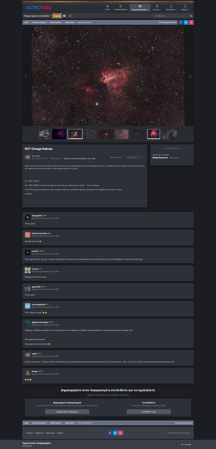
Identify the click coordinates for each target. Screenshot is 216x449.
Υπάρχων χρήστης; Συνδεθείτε (37, 16)
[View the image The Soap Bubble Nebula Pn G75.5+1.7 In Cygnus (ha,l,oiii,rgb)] (122, 134)
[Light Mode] (70, 15)
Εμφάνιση (39, 433)
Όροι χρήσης (27, 446)
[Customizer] (64, 15)
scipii (38, 156)
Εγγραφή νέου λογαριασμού (67, 412)
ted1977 (35, 251)
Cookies (60, 433)
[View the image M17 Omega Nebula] (105, 134)
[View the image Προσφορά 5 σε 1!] (169, 134)
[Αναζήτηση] (191, 15)
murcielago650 (38, 304)
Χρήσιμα (184, 9)
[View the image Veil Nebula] (137, 134)
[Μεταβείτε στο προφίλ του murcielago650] (27, 306)
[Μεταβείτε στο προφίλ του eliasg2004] (27, 217)
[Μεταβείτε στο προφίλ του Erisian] (27, 373)
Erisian (35, 371)
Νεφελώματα (160, 157)
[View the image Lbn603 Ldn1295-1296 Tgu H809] (90, 134)
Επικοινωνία (50, 433)
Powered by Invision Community (178, 433)
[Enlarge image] (40, 241)
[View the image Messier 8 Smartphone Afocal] (59, 134)
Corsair (35, 269)
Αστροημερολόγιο (120, 9)
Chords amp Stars (39, 233)
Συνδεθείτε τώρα (149, 412)
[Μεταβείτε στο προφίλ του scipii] (27, 157)
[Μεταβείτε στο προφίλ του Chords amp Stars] (27, 234)
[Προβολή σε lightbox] (108, 76)
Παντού (182, 16)
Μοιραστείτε (117, 157)
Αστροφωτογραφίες (139, 9)
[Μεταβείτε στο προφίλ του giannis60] (27, 288)
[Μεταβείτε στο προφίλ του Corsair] (27, 270)
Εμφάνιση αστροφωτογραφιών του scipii (79, 158)
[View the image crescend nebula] (75, 134)
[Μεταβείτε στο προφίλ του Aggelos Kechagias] (27, 323)
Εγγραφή (57, 16)
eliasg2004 (37, 216)
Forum (107, 9)
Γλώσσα (29, 433)
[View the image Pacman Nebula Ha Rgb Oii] (153, 134)
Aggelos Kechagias (40, 322)
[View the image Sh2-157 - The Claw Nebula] (44, 134)
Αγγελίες (156, 9)
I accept (187, 444)
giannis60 (36, 287)
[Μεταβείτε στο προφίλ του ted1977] (27, 252)
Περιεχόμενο (171, 9)
